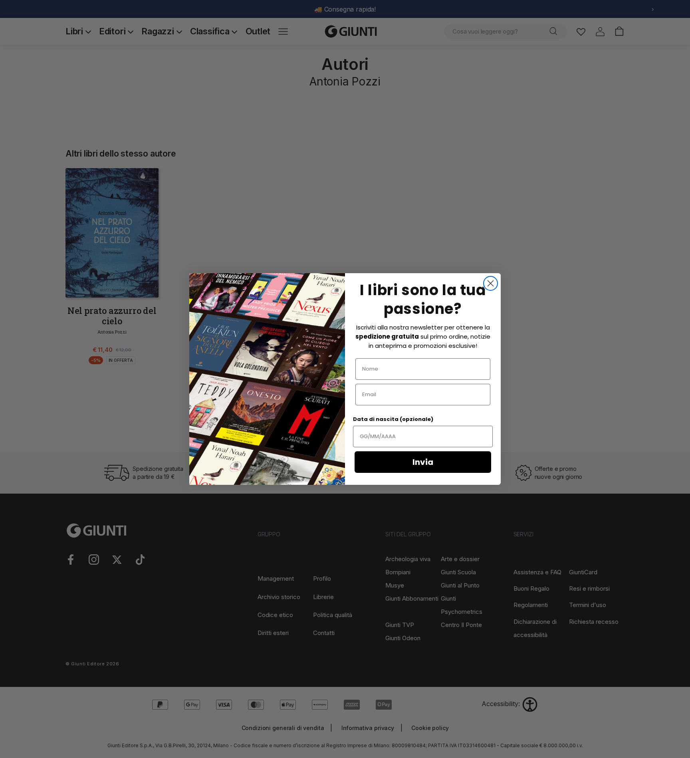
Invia (422, 462)
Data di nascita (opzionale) (393, 419)
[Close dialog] (491, 283)
